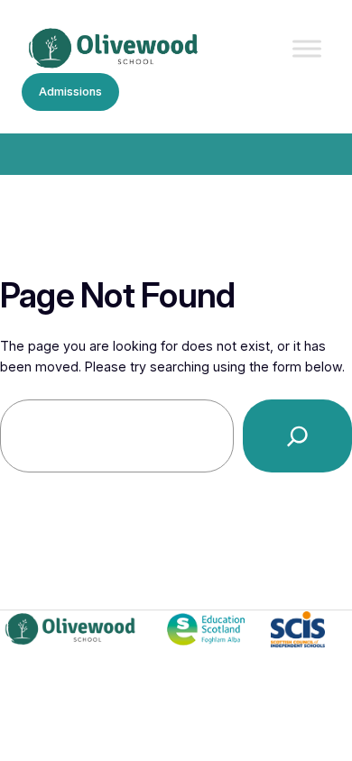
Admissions (70, 91)
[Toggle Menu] (306, 49)
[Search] (297, 435)
